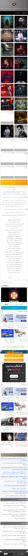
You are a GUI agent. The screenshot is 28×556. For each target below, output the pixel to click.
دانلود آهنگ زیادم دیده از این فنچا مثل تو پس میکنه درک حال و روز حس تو (14, 468)
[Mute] (5, 301)
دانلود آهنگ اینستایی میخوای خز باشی (15, 496)
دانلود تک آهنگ (22, 450)
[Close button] (27, 551)
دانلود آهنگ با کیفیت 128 (14, 360)
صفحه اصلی (24, 13)
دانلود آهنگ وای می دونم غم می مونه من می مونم (14, 182)
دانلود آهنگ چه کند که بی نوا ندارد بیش (15, 485)
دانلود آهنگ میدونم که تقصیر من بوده (16, 503)
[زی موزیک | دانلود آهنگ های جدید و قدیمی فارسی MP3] (14, 4)
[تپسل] (1, 551)
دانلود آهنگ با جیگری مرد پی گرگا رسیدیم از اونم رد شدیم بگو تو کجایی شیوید (14, 515)
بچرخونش (14, 308)
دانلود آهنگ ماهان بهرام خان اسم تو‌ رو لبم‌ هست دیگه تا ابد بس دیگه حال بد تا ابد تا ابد (15, 473)
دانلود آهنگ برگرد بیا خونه (19, 488)
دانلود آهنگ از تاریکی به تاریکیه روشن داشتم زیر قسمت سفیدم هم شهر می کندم (15, 510)
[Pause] (3, 301)
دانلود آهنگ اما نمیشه (20, 518)
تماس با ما (18, 13)
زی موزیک (14, 228)
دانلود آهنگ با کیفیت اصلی (14, 355)
